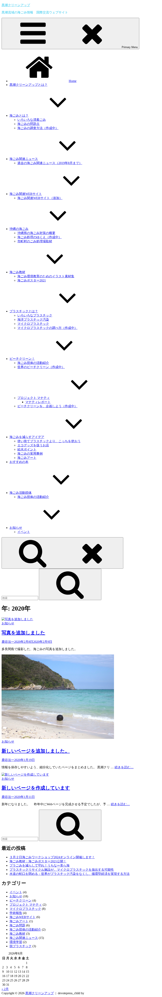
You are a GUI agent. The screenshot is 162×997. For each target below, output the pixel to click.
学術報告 (15, 913)
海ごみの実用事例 (30, 453)
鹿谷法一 (8, 641)
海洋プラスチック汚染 (33, 319)
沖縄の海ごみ (18, 228)
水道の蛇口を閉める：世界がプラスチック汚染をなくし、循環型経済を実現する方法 (69, 873)
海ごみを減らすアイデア (26, 437)
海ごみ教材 (17, 272)
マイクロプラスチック (33, 323)
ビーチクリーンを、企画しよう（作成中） (47, 406)
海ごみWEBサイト (22, 917)
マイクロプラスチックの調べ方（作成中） (47, 328)
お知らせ (15, 527)
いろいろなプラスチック (34, 315)
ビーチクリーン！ (22, 358)
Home (72, 81)
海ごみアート (26, 457)
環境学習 (15, 942)
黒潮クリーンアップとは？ (28, 84)
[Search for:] (20, 598)
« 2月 (5, 989)
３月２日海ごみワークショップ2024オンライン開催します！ (52, 857)
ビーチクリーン (20, 900)
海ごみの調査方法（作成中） (37, 128)
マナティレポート (38, 402)
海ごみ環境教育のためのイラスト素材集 (45, 276)
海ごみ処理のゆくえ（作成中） (39, 237)
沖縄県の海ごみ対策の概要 (36, 233)
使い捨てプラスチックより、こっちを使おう (49, 441)
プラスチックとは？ (23, 311)
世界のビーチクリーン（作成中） (41, 367)
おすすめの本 (18, 462)
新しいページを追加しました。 (36, 750)
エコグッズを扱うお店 (33, 445)
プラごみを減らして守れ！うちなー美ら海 (39, 865)
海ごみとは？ (18, 115)
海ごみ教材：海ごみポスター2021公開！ (37, 861)
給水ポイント (26, 449)
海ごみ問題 (17, 925)
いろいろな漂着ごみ (31, 119)
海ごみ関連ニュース (23, 159)
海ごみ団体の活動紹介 (33, 362)
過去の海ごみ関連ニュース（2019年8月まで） (49, 163)
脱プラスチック (20, 946)
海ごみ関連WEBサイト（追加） (39, 198)
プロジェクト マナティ (33, 397)
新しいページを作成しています (36, 787)
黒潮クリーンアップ (16, 5)
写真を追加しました (23, 632)
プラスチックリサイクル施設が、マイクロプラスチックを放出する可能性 (61, 869)
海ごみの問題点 (28, 124)
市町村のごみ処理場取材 (34, 241)
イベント (23, 531)
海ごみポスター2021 (31, 280)
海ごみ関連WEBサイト (25, 193)
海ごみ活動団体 (20, 492)
